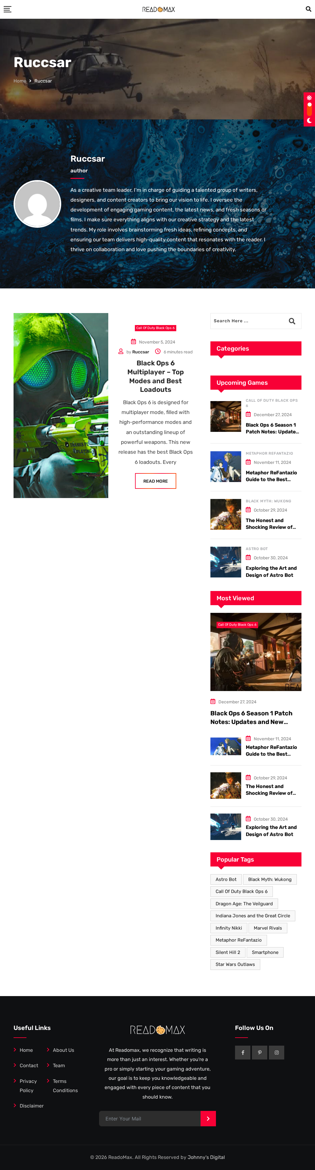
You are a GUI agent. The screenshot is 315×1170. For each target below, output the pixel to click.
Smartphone (265, 952)
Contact (29, 1065)
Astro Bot (257, 549)
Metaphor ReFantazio (269, 453)
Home (20, 81)
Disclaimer (32, 1106)
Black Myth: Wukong (268, 501)
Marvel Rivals (268, 928)
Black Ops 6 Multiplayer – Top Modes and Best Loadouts (155, 376)
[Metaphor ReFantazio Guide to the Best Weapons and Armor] (225, 466)
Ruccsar (87, 159)
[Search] (308, 9)
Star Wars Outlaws (235, 964)
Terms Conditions (65, 1085)
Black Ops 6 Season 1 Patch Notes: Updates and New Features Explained (251, 722)
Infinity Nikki (229, 928)
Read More (155, 481)
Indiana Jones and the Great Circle (253, 916)
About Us (63, 1050)
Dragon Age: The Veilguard (244, 904)
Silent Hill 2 (228, 952)
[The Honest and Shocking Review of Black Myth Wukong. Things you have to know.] (225, 514)
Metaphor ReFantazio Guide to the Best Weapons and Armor (271, 479)
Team (59, 1065)
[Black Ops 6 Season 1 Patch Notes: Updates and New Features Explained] (225, 416)
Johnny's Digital (206, 1157)
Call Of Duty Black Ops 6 (242, 891)
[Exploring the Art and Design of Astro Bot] (225, 562)
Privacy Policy (28, 1085)
